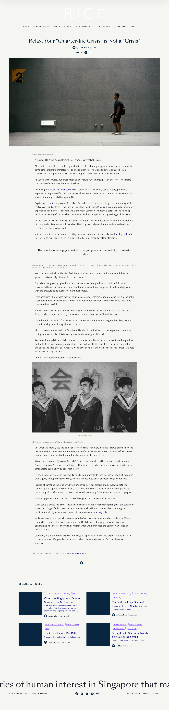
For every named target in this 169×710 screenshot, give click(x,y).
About (146, 694)
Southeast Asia (41, 27)
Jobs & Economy (63, 593)
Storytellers (83, 27)
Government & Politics (54, 624)
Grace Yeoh (83, 48)
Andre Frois (122, 615)
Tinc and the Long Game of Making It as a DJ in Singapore (129, 604)
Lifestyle (116, 597)
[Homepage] (84, 14)
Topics (25, 27)
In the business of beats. (122, 610)
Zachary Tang (55, 642)
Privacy (156, 694)
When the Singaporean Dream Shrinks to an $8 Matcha (62, 600)
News (74, 593)
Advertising (120, 27)
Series (57, 27)
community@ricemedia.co (77, 553)
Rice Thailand (133, 694)
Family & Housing (119, 624)
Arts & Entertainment (121, 593)
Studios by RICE (102, 27)
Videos (67, 27)
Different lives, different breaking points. (128, 641)
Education (49, 593)
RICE (120, 646)
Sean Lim (53, 616)
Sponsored (132, 628)
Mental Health (119, 628)
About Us (135, 27)
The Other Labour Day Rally (60, 633)
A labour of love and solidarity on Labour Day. (62, 637)
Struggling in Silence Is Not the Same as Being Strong (130, 635)
